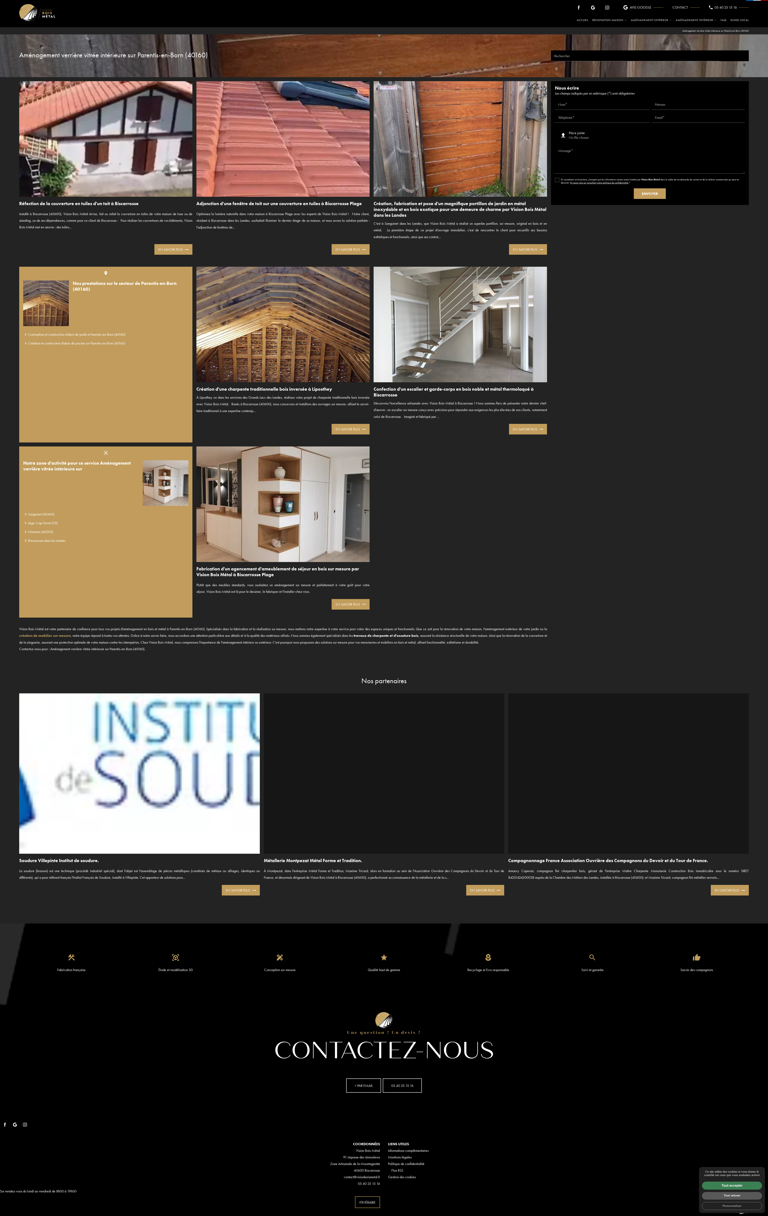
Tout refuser (732, 1195)
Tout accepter (732, 1185)
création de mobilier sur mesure (45, 635)
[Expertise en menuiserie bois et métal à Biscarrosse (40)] (37, 12)
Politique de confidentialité (406, 1163)
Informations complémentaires (408, 1150)
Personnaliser (732, 1205)
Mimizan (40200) (38, 531)
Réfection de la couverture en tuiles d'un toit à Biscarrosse (79, 204)
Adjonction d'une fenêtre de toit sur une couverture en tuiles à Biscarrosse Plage (279, 204)
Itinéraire (367, 1202)
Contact (680, 7)
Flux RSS (397, 1170)
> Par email (364, 1085)
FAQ (723, 20)
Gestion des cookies (402, 1177)
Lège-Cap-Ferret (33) (40, 523)
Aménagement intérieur (694, 20)
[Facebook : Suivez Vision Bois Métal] (579, 7)
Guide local (739, 20)
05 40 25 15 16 (726, 7)
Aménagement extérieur (649, 20)
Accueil (582, 20)
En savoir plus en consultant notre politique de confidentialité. (599, 182)
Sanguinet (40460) (38, 514)
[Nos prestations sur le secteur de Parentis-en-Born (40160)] (46, 303)
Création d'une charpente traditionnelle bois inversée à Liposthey (264, 389)
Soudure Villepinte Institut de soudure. (59, 861)
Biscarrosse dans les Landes (44, 540)
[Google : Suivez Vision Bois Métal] (593, 7)
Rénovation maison (607, 20)
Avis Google (640, 7)
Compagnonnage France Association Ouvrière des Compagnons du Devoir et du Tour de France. (608, 861)
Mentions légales (400, 1157)
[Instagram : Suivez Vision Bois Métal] (607, 7)
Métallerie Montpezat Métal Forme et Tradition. (313, 861)
